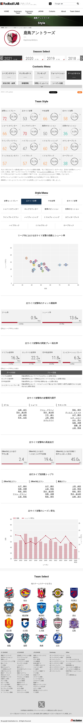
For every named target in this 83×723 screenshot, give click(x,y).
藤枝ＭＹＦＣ (21, 682)
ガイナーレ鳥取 (37, 677)
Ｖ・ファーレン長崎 (7, 692)
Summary (52, 652)
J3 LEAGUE (36, 652)
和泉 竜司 (76, 410)
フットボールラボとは (72, 659)
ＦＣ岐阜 (36, 669)
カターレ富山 (21, 679)
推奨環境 (30, 710)
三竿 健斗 (49, 415)
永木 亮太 (76, 420)
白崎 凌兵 (22, 410)
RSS (79, 92)
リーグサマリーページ (46, 174)
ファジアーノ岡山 (6, 686)
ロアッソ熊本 (37, 688)
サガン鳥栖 (20, 688)
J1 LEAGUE (4, 652)
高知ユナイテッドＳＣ (39, 684)
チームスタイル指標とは (45, 172)
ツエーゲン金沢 (37, 667)
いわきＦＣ (20, 665)
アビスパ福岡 (5, 690)
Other (67, 652)
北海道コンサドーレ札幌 (24, 655)
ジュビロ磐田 (21, 680)
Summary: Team (18, 12)
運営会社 (50, 710)
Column (52, 11)
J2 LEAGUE (20, 652)
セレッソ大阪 (5, 682)
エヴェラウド (48, 420)
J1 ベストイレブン (55, 659)
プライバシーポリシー (40, 710)
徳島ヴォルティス (22, 684)
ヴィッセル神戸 (5, 684)
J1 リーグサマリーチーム (57, 655)
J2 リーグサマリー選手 (56, 663)
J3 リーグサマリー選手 (56, 669)
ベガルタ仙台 (21, 659)
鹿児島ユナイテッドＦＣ (40, 690)
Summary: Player (29, 12)
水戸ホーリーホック (7, 657)
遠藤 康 (77, 425)
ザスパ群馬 (36, 659)
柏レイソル (4, 663)
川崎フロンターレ (6, 671)
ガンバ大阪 (4, 680)
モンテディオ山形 (22, 663)
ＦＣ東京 (3, 665)
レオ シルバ (76, 418)
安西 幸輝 (76, 423)
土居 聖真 (76, 428)
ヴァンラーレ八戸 (22, 657)
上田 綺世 (22, 415)
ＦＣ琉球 (36, 692)
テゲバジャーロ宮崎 (23, 692)
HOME (6, 11)
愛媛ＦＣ (36, 682)
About (63, 11)
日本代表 (68, 657)
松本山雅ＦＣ (37, 663)
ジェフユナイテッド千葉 (8, 661)
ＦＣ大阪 (36, 673)
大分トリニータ (21, 690)
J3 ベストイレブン (55, 671)
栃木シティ (20, 667)
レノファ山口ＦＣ (38, 679)
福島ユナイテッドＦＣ (39, 655)
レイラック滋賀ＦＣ (39, 671)
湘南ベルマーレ (21, 673)
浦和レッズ (4, 659)
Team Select (75, 11)
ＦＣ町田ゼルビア (6, 669)
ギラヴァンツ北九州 (39, 686)
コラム (68, 655)
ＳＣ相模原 (36, 661)
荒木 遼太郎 (21, 413)
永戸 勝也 (76, 415)
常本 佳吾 (22, 418)
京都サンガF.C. (5, 679)
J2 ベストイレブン (55, 665)
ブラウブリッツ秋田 (23, 661)
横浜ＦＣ (19, 671)
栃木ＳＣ (36, 657)
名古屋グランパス (6, 677)
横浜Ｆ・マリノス (6, 673)
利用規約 (24, 710)
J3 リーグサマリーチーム (57, 667)
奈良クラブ (36, 675)
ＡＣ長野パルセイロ (39, 665)
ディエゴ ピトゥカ (73, 413)
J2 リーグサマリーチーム (57, 661)
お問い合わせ (58, 710)
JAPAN (40, 11)
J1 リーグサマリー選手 (56, 657)
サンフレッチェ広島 (7, 688)
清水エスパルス (5, 675)
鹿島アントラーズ (6, 655)
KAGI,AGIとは (70, 665)
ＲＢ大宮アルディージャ (24, 669)
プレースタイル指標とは (73, 667)
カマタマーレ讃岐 (38, 680)
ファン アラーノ (47, 410)
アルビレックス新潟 (23, 677)
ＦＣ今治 (19, 686)
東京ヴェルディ (5, 667)
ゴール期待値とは (71, 675)
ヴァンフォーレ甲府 (23, 675)
